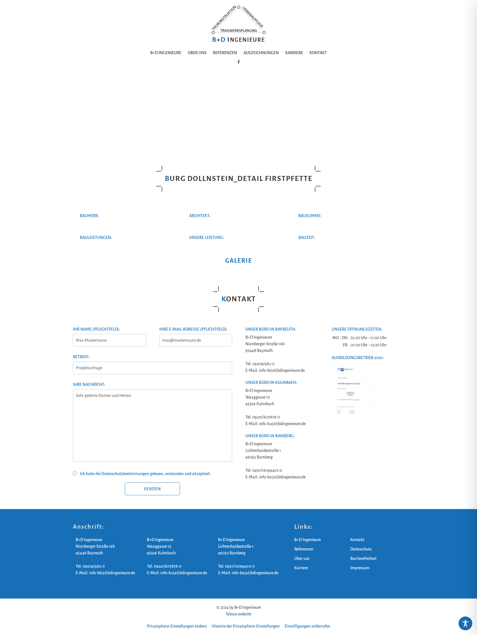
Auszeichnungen (261, 53)
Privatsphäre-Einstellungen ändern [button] (177, 626)
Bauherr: (89, 216)
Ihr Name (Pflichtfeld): (96, 329)
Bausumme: (310, 216)
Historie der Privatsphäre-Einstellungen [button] (246, 626)
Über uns (197, 53)
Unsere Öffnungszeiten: (357, 329)
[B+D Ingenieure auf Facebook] (238, 62)
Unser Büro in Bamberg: (270, 436)
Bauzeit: (306, 237)
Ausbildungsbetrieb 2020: (358, 357)
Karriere (294, 53)
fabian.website (238, 614)
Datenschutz (361, 549)
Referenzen (225, 53)
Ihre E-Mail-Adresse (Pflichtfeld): (193, 329)
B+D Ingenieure (165, 53)
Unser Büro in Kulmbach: (271, 382)
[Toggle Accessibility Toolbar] (465, 623)
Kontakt (318, 53)
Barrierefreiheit (363, 558)
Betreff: (81, 357)
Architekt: (199, 216)
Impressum (360, 568)
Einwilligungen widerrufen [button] (307, 626)
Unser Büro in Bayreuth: (270, 329)
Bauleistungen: (96, 237)
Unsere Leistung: (206, 237)
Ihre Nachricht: (89, 384)
